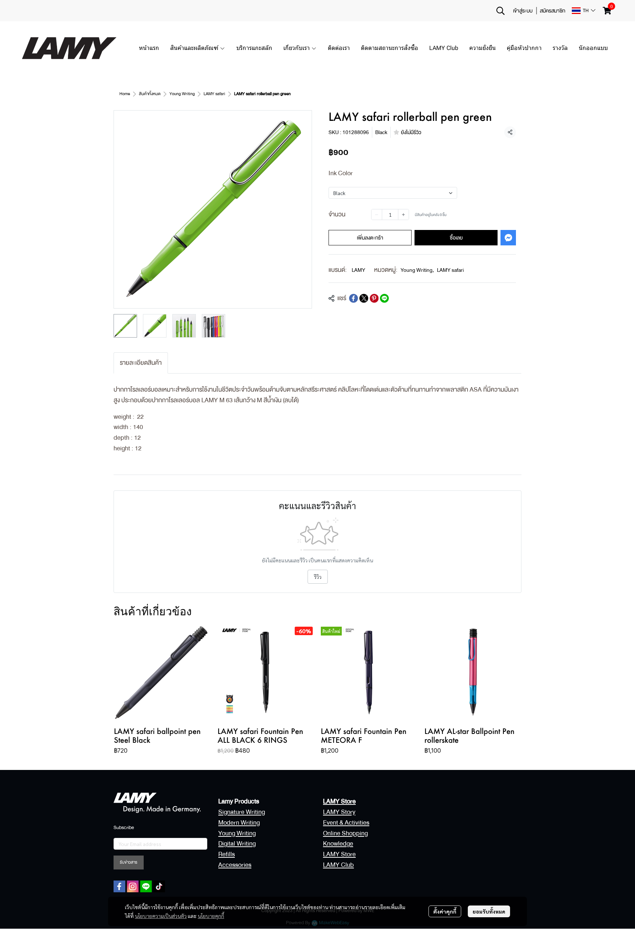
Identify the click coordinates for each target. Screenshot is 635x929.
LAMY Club (338, 865)
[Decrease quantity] (377, 214)
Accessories (234, 865)
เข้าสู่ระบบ (522, 10)
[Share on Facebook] (353, 298)
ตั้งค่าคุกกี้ (444, 911)
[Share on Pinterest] (374, 298)
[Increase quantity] (403, 214)
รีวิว (318, 576)
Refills (226, 854)
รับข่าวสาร (128, 862)
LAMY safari (214, 93)
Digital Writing (237, 843)
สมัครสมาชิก (552, 10)
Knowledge (338, 843)
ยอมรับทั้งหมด (489, 911)
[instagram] (133, 886)
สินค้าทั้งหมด (150, 93)
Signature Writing (241, 812)
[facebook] (119, 886)
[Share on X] (363, 298)
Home (124, 93)
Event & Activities (346, 822)
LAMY (358, 270)
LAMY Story (339, 812)
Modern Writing (239, 822)
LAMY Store (339, 854)
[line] (146, 886)
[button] (500, 10)
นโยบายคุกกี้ (211, 915)
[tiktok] (159, 886)
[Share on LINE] (384, 298)
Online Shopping (345, 833)
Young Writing (182, 93)
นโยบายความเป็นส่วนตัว (161, 915)
